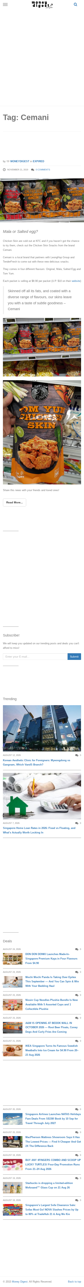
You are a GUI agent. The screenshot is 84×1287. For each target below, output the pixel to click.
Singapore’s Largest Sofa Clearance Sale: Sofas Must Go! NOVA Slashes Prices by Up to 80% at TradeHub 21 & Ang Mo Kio (51, 1210)
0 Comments (43, 169)
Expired (38, 161)
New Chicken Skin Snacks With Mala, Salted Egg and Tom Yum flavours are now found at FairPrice (42, 147)
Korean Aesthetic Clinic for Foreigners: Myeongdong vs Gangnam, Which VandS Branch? (36, 762)
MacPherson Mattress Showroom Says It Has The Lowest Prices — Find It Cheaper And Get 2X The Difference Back (53, 1142)
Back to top (74, 1281)
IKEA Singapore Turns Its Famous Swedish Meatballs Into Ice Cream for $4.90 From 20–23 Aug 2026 (52, 1050)
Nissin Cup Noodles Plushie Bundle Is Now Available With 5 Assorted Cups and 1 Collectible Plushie (51, 1004)
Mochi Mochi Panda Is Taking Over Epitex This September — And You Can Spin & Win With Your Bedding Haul (52, 982)
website (76, 280)
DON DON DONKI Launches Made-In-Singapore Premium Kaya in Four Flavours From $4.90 (51, 959)
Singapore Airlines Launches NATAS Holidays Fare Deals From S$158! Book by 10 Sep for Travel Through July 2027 (53, 1119)
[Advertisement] (42, 57)
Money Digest (20, 1281)
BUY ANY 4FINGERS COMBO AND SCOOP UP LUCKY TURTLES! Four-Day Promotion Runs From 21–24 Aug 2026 (53, 1164)
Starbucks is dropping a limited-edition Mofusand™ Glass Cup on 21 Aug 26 (49, 1185)
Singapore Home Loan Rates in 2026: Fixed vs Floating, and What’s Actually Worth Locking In (39, 830)
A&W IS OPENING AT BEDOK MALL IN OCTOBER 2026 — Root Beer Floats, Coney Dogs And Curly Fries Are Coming (51, 1027)
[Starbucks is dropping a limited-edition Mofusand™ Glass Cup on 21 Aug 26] (12, 1188)
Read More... (14, 502)
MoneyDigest (19, 161)
